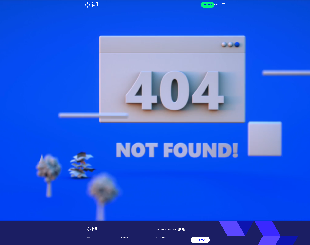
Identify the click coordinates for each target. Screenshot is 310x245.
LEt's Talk (200, 240)
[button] (219, 4)
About (89, 237)
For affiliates (161, 237)
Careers (124, 237)
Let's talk (207, 5)
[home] (96, 5)
